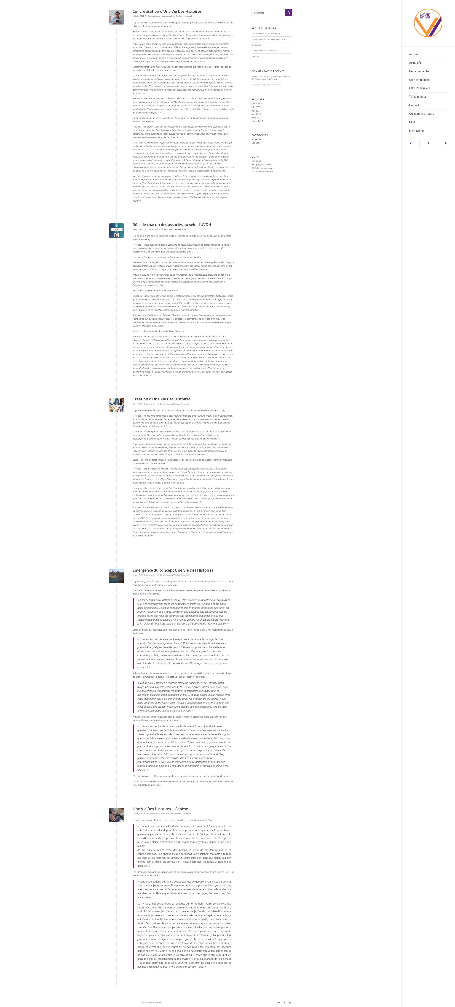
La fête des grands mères (271, 84)
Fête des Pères (257, 45)
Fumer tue (255, 56)
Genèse (179, 16)
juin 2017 (256, 107)
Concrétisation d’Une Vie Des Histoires (167, 11)
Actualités (171, 16)
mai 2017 (256, 111)
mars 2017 (256, 117)
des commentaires (262, 168)
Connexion (256, 161)
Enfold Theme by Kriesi (152, 1002)
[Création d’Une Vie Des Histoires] (116, 405)
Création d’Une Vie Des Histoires (162, 399)
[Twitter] (410, 143)
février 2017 (257, 121)
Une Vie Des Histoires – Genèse (160, 808)
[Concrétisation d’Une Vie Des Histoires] (116, 17)
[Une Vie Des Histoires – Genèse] (116, 815)
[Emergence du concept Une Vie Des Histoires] (116, 576)
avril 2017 (256, 114)
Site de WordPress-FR (262, 171)
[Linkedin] (446, 143)
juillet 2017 (256, 103)
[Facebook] (428, 143)
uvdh (190, 16)
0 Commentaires (153, 16)
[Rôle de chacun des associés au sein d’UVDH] (116, 230)
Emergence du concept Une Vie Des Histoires (173, 570)
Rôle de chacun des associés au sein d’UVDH (172, 224)
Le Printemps (272, 79)
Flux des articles (261, 164)
